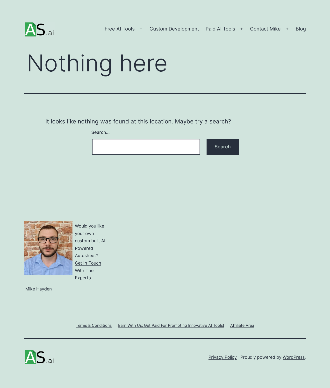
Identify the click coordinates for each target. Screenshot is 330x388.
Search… (100, 132)
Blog (301, 29)
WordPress (294, 357)
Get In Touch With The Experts (88, 270)
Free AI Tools (120, 29)
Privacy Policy (222, 357)
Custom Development (174, 29)
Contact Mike (265, 29)
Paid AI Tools (220, 29)
